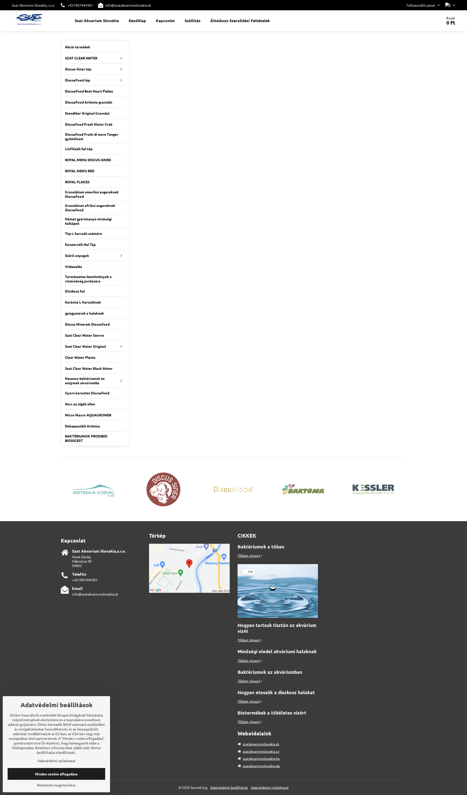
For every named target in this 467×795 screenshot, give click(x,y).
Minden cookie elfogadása (56, 774)
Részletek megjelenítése (56, 785)
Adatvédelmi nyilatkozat (270, 787)
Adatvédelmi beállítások (229, 787)
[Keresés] (425, 20)
